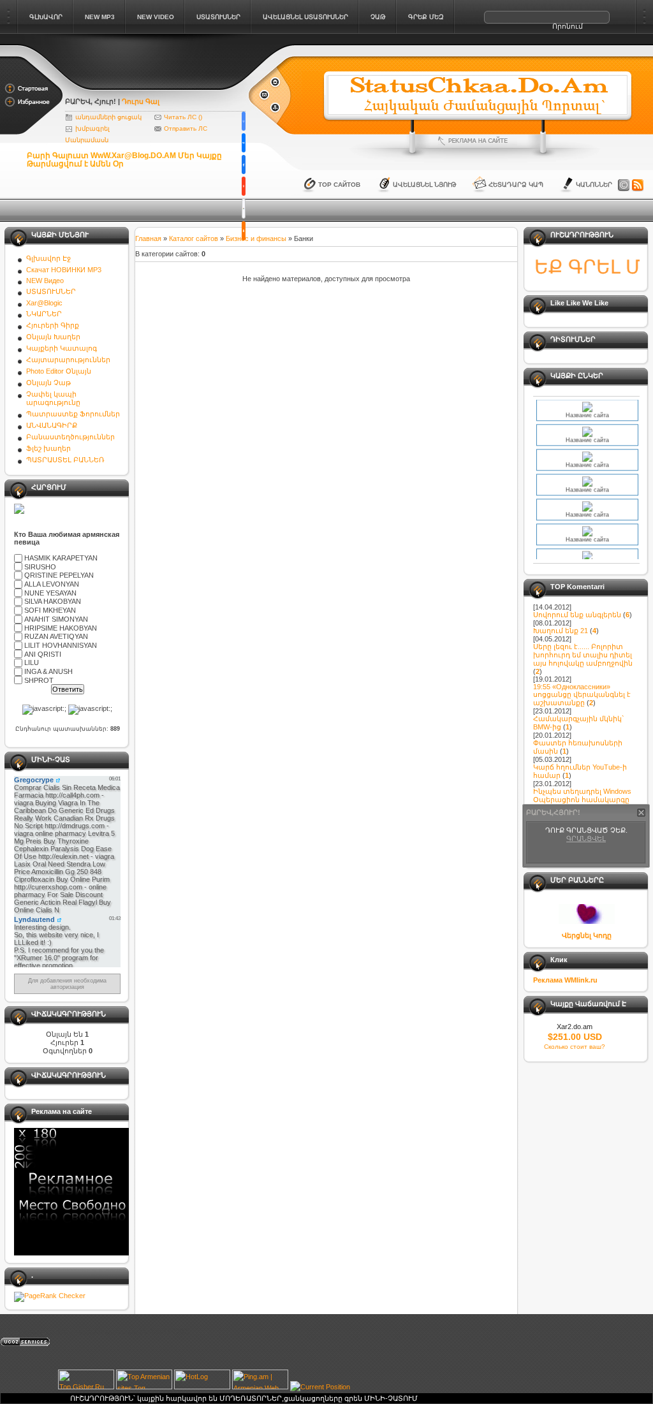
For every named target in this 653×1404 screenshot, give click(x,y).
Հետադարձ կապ (515, 184)
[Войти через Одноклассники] (244, 230)
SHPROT (39, 680)
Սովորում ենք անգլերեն (577, 614)
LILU (31, 662)
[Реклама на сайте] (477, 140)
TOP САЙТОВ (339, 184)
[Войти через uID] (244, 121)
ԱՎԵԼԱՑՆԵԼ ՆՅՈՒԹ (425, 184)
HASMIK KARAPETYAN (61, 558)
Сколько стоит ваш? (574, 1046)
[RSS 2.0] (638, 186)
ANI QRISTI (42, 654)
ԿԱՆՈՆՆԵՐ (594, 184)
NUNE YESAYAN (50, 593)
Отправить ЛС (185, 128)
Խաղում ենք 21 (560, 630)
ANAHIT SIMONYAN (56, 619)
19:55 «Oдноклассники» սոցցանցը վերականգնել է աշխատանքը (582, 694)
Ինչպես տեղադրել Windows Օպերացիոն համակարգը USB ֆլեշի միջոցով (582, 799)
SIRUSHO (40, 567)
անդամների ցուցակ (108, 117)
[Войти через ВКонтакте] (244, 142)
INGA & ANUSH (48, 671)
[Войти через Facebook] (244, 164)
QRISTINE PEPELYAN (59, 576)
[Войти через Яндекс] (244, 186)
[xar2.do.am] (156, 84)
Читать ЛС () (183, 117)
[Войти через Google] (244, 208)
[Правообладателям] (624, 186)
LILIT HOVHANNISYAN (60, 645)
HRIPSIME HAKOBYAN (60, 628)
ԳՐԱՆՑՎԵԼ (586, 838)
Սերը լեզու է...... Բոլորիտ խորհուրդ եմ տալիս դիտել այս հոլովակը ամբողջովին (583, 655)
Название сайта (587, 407)
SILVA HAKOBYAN (52, 602)
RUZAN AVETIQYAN (56, 636)
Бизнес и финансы (256, 238)
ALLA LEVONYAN (51, 584)
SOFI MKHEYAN (50, 610)
